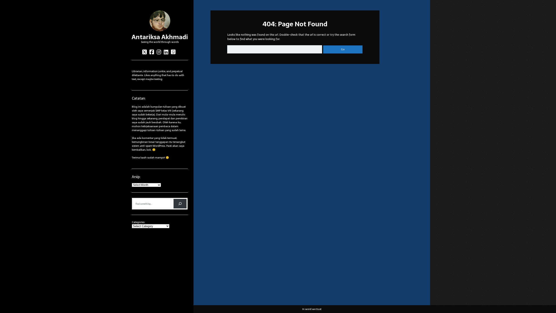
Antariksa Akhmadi (160, 37)
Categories (138, 222)
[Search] (180, 203)
